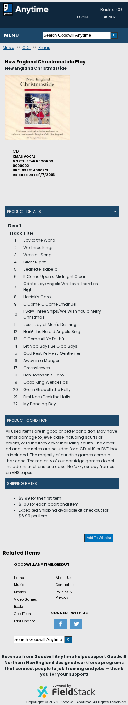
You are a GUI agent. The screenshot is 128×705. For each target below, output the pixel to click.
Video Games (25, 599)
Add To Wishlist (99, 538)
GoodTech (22, 613)
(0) (119, 9)
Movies (20, 592)
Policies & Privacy (64, 595)
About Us (63, 577)
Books (19, 606)
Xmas (44, 47)
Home (19, 577)
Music (8, 47)
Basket (107, 9)
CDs (26, 47)
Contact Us (65, 584)
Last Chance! (25, 621)
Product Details (24, 211)
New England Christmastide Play (45, 61)
